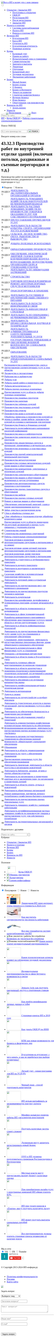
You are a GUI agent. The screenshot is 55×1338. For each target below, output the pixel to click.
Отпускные (17, 69)
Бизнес (10, 79)
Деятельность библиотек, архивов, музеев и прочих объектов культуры (25, 772)
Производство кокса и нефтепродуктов (23, 434)
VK (6, 1251)
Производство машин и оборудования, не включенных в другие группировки (24, 479)
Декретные (17, 66)
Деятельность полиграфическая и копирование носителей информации (27, 429)
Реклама (11, 1279)
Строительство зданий (15, 530)
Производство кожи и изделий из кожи (23, 413)
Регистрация (15, 112)
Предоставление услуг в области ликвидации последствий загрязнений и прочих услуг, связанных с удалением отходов (26, 524)
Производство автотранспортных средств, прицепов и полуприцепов (24, 484)
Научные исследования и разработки (22, 676)
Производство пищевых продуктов (21, 398)
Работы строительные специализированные (25, 536)
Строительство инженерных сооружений (24, 533)
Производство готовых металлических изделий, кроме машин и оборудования (27, 464)
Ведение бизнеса (20, 97)
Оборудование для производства (28, 102)
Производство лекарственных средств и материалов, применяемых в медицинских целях (27, 444)
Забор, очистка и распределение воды (22, 510)
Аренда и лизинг (12, 694)
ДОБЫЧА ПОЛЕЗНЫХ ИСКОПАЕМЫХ (30, 243)
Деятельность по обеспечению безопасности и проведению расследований (26, 712)
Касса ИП (17, 41)
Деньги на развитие (21, 92)
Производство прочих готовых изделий (23, 498)
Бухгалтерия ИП (20, 38)
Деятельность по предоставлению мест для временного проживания (25, 586)
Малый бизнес (19, 82)
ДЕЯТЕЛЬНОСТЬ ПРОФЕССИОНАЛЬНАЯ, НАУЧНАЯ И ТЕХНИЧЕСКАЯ (30, 323)
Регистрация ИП (20, 17)
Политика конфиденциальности (22, 1276)
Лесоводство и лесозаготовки (18, 373)
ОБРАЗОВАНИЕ (18, 352)
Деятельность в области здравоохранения (24, 750)
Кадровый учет (19, 54)
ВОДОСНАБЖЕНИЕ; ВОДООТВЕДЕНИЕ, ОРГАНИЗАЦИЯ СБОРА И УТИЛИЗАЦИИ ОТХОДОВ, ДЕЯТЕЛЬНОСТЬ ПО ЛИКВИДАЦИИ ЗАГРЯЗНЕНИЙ (31, 267)
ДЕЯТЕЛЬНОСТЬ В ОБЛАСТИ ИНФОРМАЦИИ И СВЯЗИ (26, 304)
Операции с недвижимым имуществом (23, 653)
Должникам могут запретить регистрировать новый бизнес (28, 1143)
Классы (19, 187)
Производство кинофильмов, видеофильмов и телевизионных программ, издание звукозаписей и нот (28, 603)
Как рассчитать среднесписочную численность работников (28, 918)
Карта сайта (12, 1281)
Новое (23, 890)
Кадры (10, 51)
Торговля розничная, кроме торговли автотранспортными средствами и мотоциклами (27, 555)
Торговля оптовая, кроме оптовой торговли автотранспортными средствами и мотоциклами (27, 549)
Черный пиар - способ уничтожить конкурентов (25, 1086)
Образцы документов (19, 874)
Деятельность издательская (17, 597)
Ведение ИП (13, 35)
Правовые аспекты (21, 48)
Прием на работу (20, 56)
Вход (33, 112)
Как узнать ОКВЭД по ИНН (35, 1029)
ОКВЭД (16, 15)
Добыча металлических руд (17, 386)
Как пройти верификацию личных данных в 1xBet (27, 1002)
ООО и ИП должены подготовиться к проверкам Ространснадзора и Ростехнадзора (29, 1159)
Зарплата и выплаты (22, 64)
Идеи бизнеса (19, 100)
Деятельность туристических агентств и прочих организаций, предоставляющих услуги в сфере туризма (27, 706)
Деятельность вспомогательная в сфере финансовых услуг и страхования (23, 649)
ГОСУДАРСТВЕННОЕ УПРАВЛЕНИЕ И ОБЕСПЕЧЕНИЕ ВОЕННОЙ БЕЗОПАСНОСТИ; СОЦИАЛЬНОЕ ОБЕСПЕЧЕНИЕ (30, 344)
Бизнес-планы (19, 84)
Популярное (10, 890)
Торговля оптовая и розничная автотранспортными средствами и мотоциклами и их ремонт (28, 542)
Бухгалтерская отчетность (24, 46)
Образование (10, 747)
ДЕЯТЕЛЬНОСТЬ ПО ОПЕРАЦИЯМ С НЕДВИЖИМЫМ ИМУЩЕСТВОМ (29, 316)
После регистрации (21, 20)
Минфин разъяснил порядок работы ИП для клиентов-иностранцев (28, 1116)
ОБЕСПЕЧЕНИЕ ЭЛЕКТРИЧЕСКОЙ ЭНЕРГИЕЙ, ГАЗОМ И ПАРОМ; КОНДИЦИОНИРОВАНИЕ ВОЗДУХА (29, 256)
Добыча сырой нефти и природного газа (23, 383)
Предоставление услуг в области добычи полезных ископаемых (24, 393)
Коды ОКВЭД (25, 872)
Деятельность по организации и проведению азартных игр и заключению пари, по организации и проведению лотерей (28, 779)
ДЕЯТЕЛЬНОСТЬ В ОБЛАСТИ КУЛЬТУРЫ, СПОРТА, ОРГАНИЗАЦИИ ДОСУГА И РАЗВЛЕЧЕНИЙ (30, 228)
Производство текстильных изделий (21, 407)
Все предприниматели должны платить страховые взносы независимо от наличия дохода (29, 1236)
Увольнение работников (24, 77)
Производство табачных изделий (20, 404)
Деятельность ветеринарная (17, 691)
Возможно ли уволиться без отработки (25, 938)
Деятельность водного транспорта (20, 565)
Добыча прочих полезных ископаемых (23, 389)
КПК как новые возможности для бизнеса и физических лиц (30, 1041)
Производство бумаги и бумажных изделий (25, 425)
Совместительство (21, 61)
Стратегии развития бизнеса (26, 95)
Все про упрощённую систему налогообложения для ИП (29, 932)
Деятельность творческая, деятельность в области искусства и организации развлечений (28, 766)
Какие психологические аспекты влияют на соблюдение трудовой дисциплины (30, 958)
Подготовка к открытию (24, 12)
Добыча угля (10, 379)
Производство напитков (16, 401)
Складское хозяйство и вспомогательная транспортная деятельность (23, 575)
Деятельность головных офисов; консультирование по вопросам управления (25, 663)
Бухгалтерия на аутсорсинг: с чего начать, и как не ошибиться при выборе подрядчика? (28, 1057)
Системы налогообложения (25, 28)
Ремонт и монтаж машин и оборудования (24, 501)
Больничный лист (21, 72)
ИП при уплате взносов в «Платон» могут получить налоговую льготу (28, 1207)
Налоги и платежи (16, 25)
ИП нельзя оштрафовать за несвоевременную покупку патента (27, 1102)
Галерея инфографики (19, 880)
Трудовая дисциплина (23, 74)
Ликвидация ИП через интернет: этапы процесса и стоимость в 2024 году (30, 904)
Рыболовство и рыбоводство (18, 376)
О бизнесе (17, 87)
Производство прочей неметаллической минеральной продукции (23, 455)
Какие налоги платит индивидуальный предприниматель (30, 942)
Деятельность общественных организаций (24, 790)
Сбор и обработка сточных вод (19, 513)
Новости (11, 110)
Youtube (22, 1251)
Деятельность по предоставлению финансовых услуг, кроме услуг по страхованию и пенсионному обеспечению (27, 634)
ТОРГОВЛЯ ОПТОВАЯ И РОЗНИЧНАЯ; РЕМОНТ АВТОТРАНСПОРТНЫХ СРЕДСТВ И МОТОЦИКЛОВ (30, 284)
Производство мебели (15, 495)
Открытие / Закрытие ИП (19, 10)
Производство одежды (15, 410)
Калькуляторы (16, 877)
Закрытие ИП (19, 23)
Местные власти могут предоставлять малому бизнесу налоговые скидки (27, 1175)
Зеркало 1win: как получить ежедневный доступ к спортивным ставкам (28, 989)
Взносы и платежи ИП (23, 33)
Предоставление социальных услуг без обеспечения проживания (23, 760)
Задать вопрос (19, 108)
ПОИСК (34, 131)
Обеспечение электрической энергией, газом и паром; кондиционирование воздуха (27, 505)
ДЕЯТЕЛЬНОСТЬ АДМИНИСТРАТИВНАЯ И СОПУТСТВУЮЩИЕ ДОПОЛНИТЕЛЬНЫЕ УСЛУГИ (26, 333)
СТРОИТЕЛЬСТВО (20, 277)
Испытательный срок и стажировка (29, 59)
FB (13, 1251)
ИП (3, 118)
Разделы (8, 187)
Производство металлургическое (20, 460)
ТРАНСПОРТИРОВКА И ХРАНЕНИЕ (29, 291)
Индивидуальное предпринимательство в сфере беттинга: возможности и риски (26, 974)
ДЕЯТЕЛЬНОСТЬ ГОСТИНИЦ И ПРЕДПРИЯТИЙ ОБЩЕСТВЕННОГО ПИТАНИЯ (29, 298)
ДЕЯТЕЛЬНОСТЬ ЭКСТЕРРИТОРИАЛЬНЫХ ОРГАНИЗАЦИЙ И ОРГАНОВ (25, 193)
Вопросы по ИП (14, 105)
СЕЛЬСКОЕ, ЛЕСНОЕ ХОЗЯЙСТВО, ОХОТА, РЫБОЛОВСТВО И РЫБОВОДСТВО (29, 236)
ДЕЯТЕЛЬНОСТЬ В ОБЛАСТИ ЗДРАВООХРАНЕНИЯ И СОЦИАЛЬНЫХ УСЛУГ (31, 359)
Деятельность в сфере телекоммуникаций (24, 614)
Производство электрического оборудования (26, 474)
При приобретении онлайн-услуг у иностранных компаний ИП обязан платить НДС (30, 1192)
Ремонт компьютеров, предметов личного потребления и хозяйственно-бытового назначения (28, 794)
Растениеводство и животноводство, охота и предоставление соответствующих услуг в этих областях (27, 367)
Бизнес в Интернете (22, 90)
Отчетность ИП (20, 43)
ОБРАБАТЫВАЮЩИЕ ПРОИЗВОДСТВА (31, 249)
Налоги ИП (18, 30)
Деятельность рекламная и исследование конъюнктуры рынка (24, 681)
